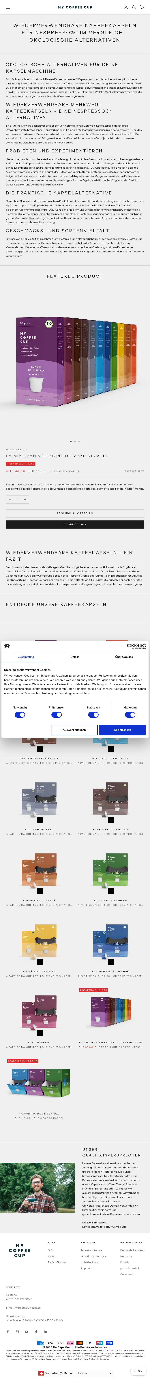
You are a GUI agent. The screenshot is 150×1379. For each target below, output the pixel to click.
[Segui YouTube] (27, 1332)
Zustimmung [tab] (26, 656)
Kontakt (52, 1256)
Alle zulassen (122, 729)
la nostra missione (91, 1250)
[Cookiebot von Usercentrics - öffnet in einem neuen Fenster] (130, 646)
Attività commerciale (93, 1256)
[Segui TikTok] (36, 1332)
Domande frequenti (132, 1250)
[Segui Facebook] (8, 1332)
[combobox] (55, 1373)
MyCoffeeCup (16, 449)
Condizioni (126, 1274)
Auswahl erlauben (74, 729)
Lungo (100, 575)
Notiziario (126, 1256)
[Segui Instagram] (17, 1332)
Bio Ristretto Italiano (110, 829)
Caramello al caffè (39, 900)
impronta (86, 1268)
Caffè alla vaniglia (39, 971)
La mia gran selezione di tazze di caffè (57, 456)
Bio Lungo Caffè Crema (110, 758)
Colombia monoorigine (110, 971)
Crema (85, 575)
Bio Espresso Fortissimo (39, 758)
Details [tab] (75, 656)
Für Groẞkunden (57, 1262)
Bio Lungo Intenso (39, 829)
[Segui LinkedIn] (46, 1332)
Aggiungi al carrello (75, 513)
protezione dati (129, 1268)
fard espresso (39, 1042)
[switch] (56, 715)
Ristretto (75, 575)
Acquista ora (75, 524)
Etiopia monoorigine (110, 900)
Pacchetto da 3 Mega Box (39, 1113)
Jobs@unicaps (89, 1262)
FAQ (50, 1250)
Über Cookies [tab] (124, 656)
